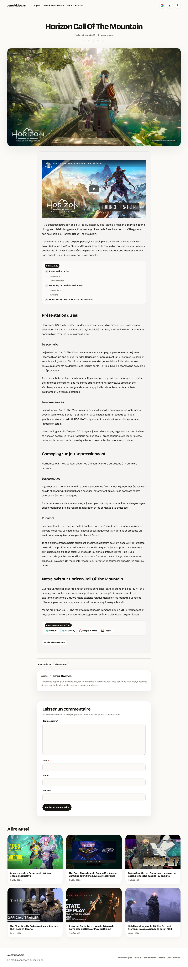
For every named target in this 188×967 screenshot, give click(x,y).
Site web (46, 790)
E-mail (46, 775)
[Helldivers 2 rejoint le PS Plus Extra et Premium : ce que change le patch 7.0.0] (153, 905)
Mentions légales (125, 958)
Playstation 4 (44, 664)
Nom (45, 760)
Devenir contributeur (53, 5)
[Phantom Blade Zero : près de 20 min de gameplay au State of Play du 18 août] (93, 905)
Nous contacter (75, 5)
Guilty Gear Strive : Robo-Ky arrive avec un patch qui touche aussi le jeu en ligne (152, 874)
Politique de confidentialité (145, 958)
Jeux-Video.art (16, 5)
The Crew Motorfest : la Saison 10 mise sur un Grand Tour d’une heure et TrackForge (93, 874)
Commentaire (50, 721)
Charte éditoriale (174, 958)
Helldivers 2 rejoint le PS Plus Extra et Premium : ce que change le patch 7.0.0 (150, 927)
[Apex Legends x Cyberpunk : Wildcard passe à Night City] (35, 852)
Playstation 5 (61, 664)
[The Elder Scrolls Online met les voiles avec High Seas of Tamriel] (35, 905)
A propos (35, 5)
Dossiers (161, 958)
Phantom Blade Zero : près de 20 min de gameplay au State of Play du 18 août (91, 927)
